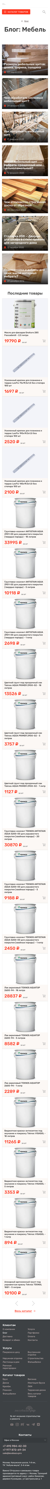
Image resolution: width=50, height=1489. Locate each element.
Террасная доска (37, 1390)
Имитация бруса (36, 1383)
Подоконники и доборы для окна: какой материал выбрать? (24, 273)
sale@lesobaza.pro (12, 1453)
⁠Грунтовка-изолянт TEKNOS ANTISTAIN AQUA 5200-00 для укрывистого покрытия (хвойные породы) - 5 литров (24, 888)
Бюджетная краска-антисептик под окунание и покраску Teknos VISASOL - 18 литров (25, 1133)
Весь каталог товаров (34, 1394)
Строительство (35, 1358)
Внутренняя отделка (34, 1353)
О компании (9, 1329)
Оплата (31, 1336)
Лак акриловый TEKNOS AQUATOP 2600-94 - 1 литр (22, 1084)
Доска (6, 1383)
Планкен (7, 1390)
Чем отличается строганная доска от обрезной (25, 203)
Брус (5, 1379)
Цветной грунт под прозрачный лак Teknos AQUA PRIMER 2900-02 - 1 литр (24, 784)
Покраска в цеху (11, 1352)
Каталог (18, 12)
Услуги (31, 1329)
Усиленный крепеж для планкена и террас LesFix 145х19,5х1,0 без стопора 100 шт (23, 484)
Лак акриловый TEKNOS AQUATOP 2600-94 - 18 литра (22, 989)
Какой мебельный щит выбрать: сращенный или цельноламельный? (23, 165)
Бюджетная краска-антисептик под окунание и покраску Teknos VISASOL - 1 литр (25, 1234)
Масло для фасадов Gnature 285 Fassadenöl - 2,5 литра (21, 333)
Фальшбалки (34, 1362)
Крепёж (7, 1386)
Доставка (7, 1336)
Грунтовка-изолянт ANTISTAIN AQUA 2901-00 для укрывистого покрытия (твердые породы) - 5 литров (23, 584)
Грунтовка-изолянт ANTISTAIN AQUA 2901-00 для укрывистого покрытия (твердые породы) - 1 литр (23, 635)
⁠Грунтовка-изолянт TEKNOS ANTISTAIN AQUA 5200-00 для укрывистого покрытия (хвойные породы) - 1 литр (24, 940)
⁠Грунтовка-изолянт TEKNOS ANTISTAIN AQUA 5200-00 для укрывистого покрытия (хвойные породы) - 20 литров (24, 835)
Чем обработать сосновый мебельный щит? (23, 99)
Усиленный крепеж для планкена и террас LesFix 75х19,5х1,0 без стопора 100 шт (24, 383)
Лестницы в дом (11, 1362)
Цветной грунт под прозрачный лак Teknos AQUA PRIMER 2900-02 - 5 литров (23, 736)
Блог (5, 1333)
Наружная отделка (12, 1358)
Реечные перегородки (9, 1366)
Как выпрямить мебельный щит (24, 133)
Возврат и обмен (11, 1340)
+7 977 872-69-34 (14, 1449)
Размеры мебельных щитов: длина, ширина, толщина (25, 65)
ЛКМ (30, 1386)
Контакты (33, 1340)
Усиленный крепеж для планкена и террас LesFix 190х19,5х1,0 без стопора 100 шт (23, 433)
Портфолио (33, 1333)
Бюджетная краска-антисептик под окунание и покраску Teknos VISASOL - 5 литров (25, 1184)
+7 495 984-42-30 (14, 1446)
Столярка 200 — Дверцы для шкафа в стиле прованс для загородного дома (24, 239)
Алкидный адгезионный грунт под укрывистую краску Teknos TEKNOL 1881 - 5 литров (23, 1285)
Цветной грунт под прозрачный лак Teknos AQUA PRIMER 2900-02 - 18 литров (23, 685)
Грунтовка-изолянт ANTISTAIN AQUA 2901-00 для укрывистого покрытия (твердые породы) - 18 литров (23, 534)
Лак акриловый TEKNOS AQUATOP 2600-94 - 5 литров (22, 1036)
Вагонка (32, 1379)
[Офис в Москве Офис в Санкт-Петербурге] (25, 1441)
